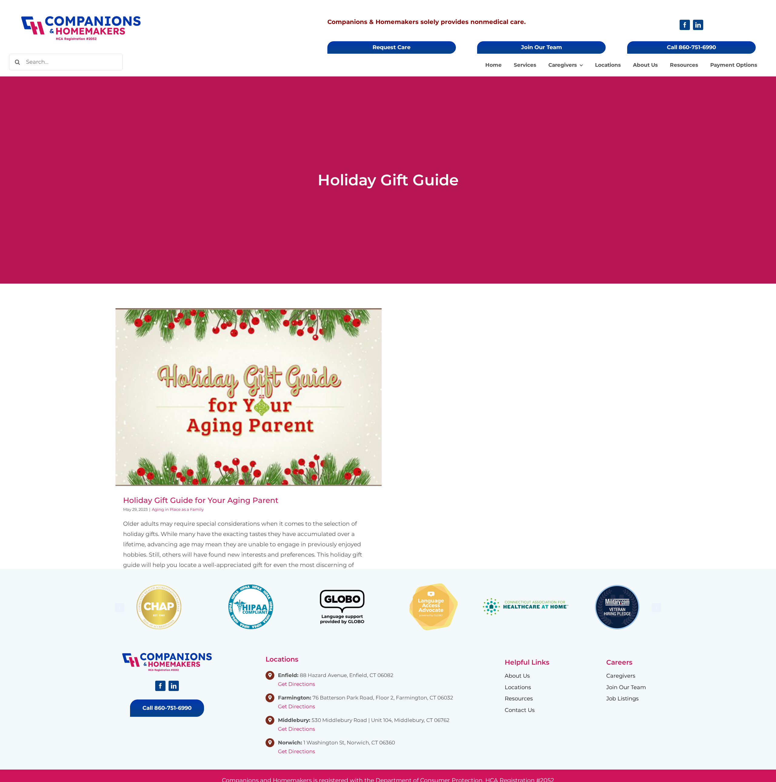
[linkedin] (698, 25)
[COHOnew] (81, 18)
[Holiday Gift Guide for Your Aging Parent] (248, 397)
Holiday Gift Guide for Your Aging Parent (248, 391)
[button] (119, 607)
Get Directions (296, 684)
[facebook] (685, 25)
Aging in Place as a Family (178, 509)
